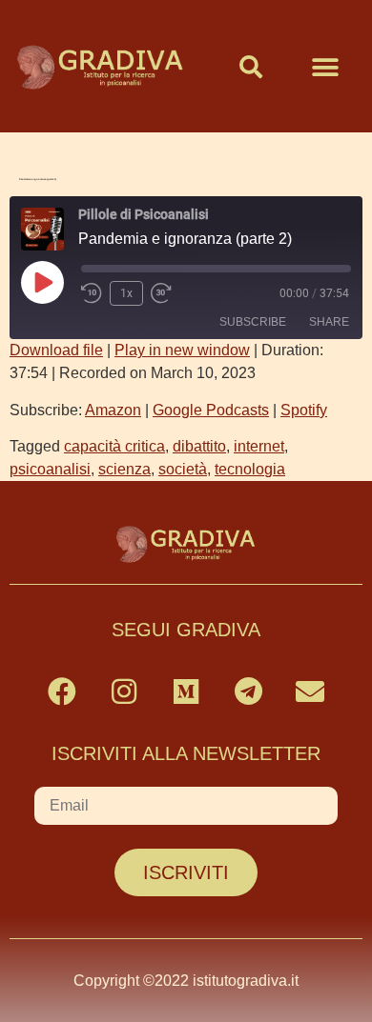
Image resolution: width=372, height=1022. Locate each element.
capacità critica (114, 446)
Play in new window (182, 350)
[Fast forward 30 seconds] (166, 293)
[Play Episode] (42, 282)
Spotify (303, 410)
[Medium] (186, 691)
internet (259, 446)
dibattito (199, 446)
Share (329, 322)
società (182, 469)
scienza (124, 469)
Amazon (113, 410)
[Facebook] (62, 691)
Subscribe (252, 322)
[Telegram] (248, 691)
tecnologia (250, 469)
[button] (251, 67)
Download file (56, 350)
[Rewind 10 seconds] (91, 293)
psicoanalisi (50, 469)
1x (126, 293)
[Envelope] (310, 691)
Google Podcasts (211, 410)
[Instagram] (124, 691)
